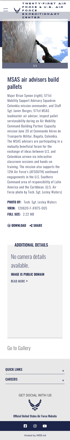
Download (18, 225)
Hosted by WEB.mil (35, 435)
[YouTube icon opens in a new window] (44, 426)
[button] (6, 10)
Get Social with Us (35, 395)
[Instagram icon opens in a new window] (35, 426)
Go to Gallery (19, 348)
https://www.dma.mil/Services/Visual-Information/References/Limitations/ (33, 331)
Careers (11, 379)
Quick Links (13, 369)
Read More (18, 281)
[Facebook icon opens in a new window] (25, 426)
